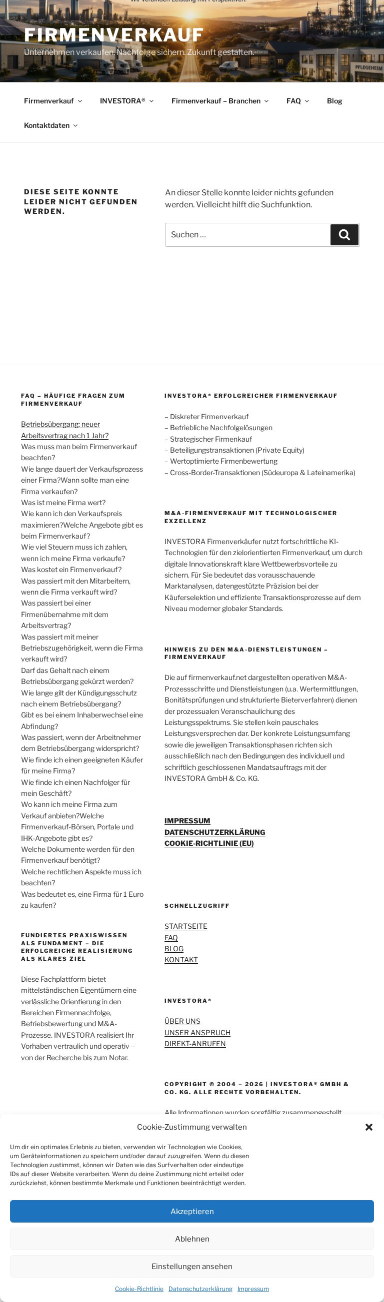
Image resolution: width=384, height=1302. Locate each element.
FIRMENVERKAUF (114, 35)
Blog (334, 100)
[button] (369, 1127)
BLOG (174, 948)
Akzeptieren (192, 1211)
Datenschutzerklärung (200, 1289)
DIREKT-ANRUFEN (195, 1043)
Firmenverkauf (49, 100)
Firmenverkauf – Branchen (216, 100)
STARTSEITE (186, 926)
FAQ (293, 100)
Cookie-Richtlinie (139, 1289)
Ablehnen (192, 1239)
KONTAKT (181, 959)
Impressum (253, 1289)
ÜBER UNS (182, 1021)
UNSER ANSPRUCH (197, 1032)
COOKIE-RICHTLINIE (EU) (209, 843)
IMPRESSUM (187, 820)
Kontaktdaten (47, 125)
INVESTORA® (123, 100)
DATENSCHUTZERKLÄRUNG (215, 832)
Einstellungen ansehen (192, 1266)
